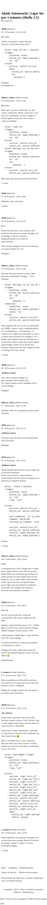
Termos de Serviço (8, 872)
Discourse (20, 878)
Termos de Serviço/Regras (16, 899)
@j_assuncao (7, 713)
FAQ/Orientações (27, 868)
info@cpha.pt (28, 892)
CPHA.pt (17, 892)
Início (3, 868)
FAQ (2, 899)
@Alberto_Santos (9, 373)
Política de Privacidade (28, 872)
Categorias (12, 868)
